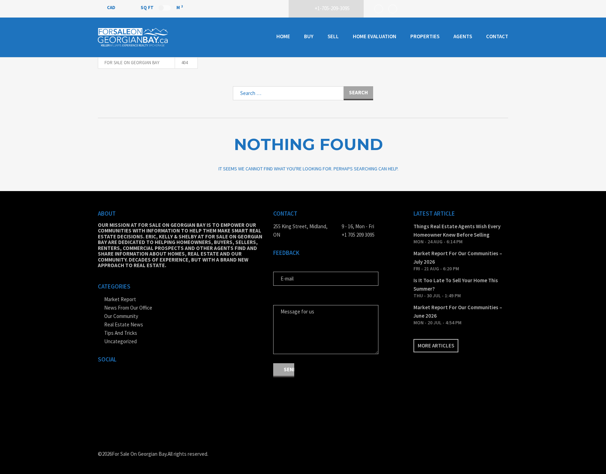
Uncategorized (120, 341)
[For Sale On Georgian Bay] (133, 37)
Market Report (120, 299)
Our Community (121, 316)
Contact (497, 36)
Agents (462, 36)
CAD (111, 8)
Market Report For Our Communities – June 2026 (457, 311)
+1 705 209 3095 (358, 234)
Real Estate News (123, 324)
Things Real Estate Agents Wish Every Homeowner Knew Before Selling (456, 230)
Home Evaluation (374, 36)
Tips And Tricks (120, 333)
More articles (436, 345)
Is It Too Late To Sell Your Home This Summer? (455, 284)
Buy (309, 36)
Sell (333, 36)
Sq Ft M (162, 7)
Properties (424, 36)
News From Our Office (128, 307)
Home (283, 36)
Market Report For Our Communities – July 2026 (457, 257)
